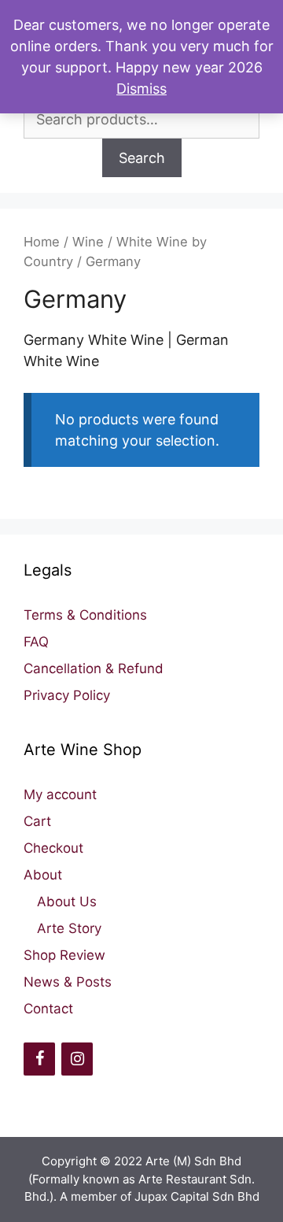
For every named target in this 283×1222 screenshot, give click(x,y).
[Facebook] (39, 1059)
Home (42, 242)
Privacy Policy (67, 695)
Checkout (53, 848)
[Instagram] (77, 1059)
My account (60, 794)
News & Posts (68, 982)
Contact (48, 1008)
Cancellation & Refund (94, 668)
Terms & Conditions (85, 615)
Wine (88, 242)
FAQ (36, 642)
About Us (67, 901)
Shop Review (64, 955)
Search (142, 158)
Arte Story (69, 928)
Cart (37, 821)
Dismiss (141, 88)
